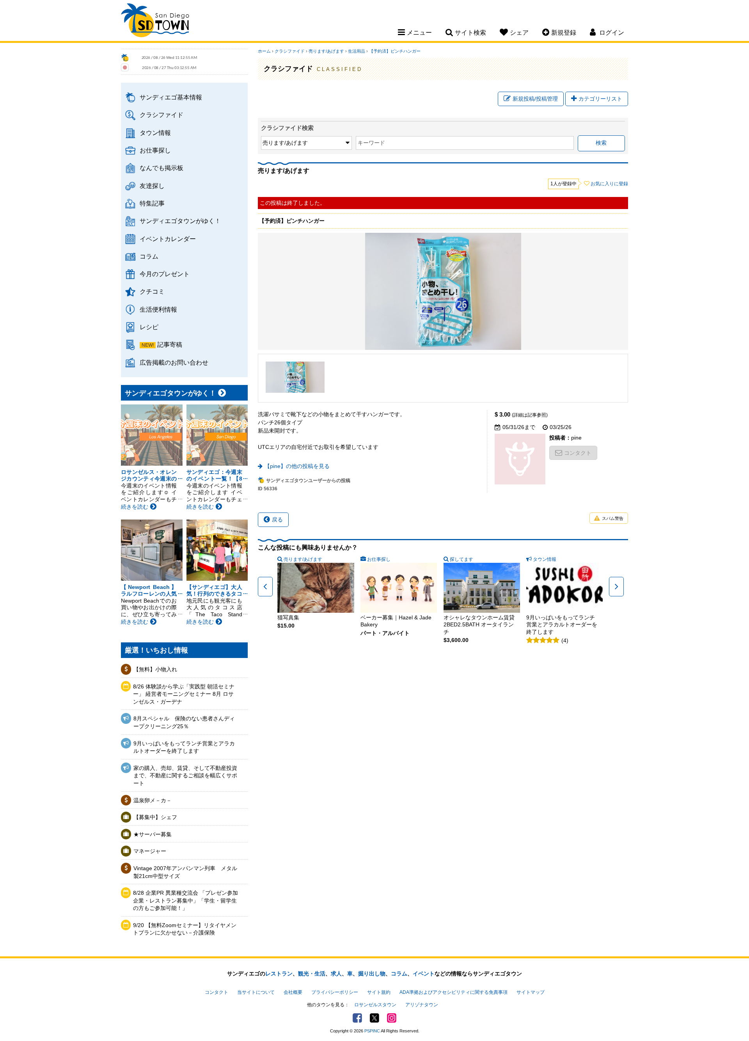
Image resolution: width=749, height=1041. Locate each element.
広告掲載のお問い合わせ (174, 362)
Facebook (357, 1018)
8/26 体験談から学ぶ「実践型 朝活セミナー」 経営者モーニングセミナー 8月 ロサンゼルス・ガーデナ (183, 694)
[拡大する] (295, 377)
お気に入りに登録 (609, 183)
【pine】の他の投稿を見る (297, 466)
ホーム (264, 51)
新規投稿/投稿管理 (535, 99)
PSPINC (372, 1031)
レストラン (279, 973)
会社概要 (293, 992)
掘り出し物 (371, 973)
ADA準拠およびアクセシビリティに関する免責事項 (453, 992)
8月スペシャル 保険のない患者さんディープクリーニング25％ (184, 722)
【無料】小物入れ (155, 669)
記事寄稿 (169, 344)
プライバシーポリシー (334, 992)
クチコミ (152, 291)
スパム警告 (612, 518)
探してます (461, 559)
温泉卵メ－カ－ (152, 800)
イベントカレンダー (168, 238)
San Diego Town (155, 21)
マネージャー (149, 851)
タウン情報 (155, 132)
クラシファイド (161, 114)
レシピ (149, 326)
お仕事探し (155, 150)
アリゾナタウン (421, 1004)
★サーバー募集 (152, 834)
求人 (336, 973)
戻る (277, 519)
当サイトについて (256, 992)
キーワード (371, 143)
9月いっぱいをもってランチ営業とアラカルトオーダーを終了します (184, 747)
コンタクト (577, 453)
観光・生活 (311, 973)
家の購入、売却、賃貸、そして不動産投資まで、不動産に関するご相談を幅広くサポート (185, 775)
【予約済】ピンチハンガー (395, 51)
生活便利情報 (158, 309)
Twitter (374, 1018)
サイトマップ (530, 992)
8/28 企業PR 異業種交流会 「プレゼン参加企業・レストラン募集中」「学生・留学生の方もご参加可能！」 (185, 900)
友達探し (152, 185)
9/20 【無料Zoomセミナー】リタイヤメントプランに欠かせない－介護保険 (184, 929)
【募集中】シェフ (155, 817)
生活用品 (356, 51)
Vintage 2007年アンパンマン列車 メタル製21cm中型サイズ (185, 872)
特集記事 (152, 203)
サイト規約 (378, 992)
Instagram (391, 1018)
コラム (149, 256)
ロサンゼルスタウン (375, 1004)
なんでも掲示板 (161, 167)
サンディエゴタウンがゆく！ (180, 220)
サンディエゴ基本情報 (171, 97)
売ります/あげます (326, 51)
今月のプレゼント (165, 273)
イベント (424, 973)
